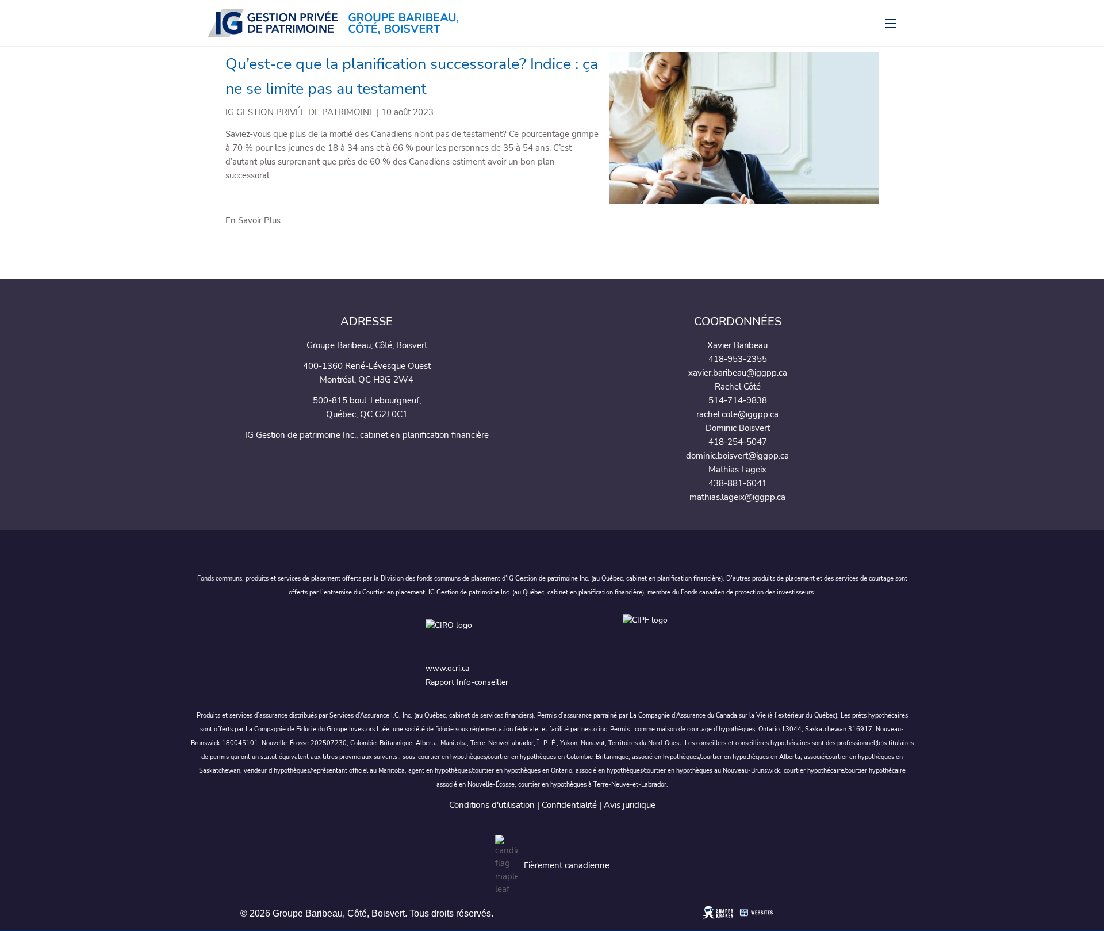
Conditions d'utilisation (492, 805)
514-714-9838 (737, 400)
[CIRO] (514, 633)
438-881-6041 (737, 483)
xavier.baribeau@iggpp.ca (737, 373)
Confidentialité (569, 805)
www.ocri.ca (447, 668)
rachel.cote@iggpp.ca (737, 414)
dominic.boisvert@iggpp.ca (737, 455)
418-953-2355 (737, 359)
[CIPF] (650, 633)
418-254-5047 (737, 442)
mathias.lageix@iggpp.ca (737, 497)
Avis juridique (630, 805)
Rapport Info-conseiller (466, 682)
